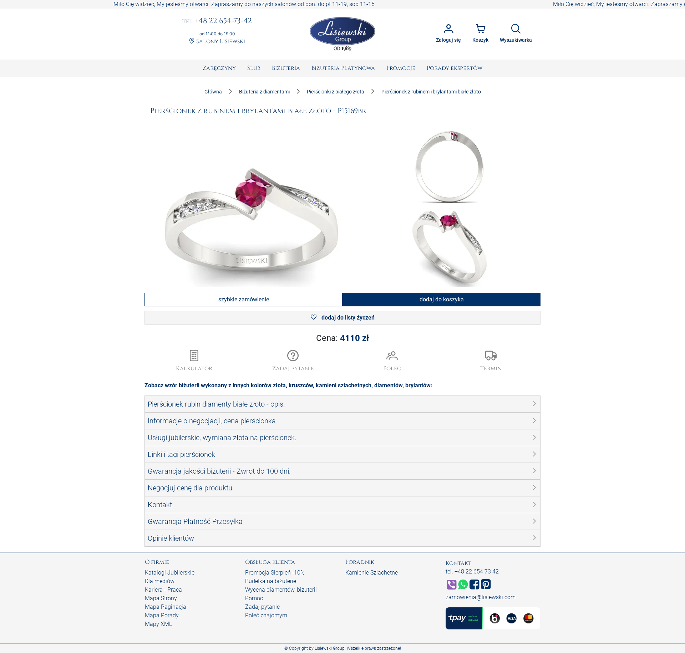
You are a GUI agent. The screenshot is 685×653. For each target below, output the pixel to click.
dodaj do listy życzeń (347, 317)
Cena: (342, 338)
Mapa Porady (162, 615)
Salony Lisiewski (220, 41)
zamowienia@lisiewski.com (481, 597)
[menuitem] (219, 68)
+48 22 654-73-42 (217, 21)
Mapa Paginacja (165, 606)
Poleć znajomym (266, 615)
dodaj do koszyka (442, 299)
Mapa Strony (161, 598)
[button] (293, 361)
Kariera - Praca (163, 589)
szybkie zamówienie (243, 299)
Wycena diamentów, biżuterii (281, 589)
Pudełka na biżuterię (270, 581)
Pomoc (254, 598)
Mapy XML (158, 624)
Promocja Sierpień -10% (275, 572)
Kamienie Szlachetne (371, 572)
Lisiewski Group (330, 648)
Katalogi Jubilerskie (169, 572)
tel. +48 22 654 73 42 (472, 571)
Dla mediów (159, 581)
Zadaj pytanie (262, 606)
